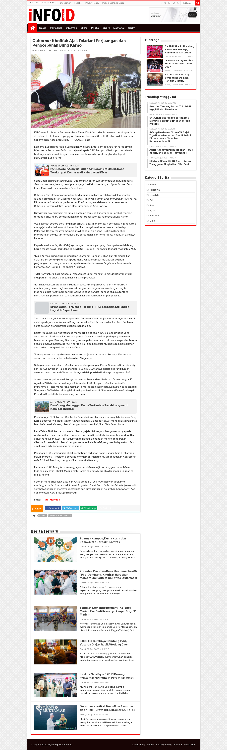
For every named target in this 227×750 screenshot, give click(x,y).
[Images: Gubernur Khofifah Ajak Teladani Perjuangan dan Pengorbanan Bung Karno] (86, 91)
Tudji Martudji (51, 499)
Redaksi (78, 3)
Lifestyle (71, 27)
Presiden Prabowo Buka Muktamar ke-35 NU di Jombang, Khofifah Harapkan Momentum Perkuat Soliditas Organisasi (108, 574)
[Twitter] (165, 3)
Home (32, 27)
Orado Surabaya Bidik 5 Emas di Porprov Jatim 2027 (179, 63)
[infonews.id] (51, 14)
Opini (131, 27)
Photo (95, 27)
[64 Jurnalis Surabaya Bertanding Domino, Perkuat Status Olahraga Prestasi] (155, 79)
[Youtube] (174, 3)
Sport (106, 27)
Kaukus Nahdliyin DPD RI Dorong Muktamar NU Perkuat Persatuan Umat (107, 675)
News (42, 27)
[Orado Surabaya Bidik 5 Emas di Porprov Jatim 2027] (155, 65)
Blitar (42, 515)
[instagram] (169, 3)
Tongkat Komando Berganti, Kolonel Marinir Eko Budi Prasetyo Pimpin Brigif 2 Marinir (108, 611)
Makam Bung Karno (60, 515)
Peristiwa (56, 27)
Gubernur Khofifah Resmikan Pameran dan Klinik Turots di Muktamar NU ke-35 (107, 708)
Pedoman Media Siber (113, 3)
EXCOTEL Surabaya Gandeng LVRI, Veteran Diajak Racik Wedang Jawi (104, 642)
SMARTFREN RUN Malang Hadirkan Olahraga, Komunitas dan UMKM (179, 49)
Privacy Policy (92, 3)
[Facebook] (162, 3)
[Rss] (178, 3)
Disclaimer (65, 3)
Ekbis (84, 27)
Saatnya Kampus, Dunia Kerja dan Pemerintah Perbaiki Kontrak (103, 540)
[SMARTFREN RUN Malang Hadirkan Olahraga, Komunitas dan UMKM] (155, 51)
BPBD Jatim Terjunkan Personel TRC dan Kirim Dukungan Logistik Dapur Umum (89, 308)
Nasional (118, 27)
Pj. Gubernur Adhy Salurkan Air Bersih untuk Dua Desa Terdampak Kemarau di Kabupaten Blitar (87, 170)
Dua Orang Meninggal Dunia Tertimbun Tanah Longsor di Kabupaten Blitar (89, 407)
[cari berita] (197, 2)
